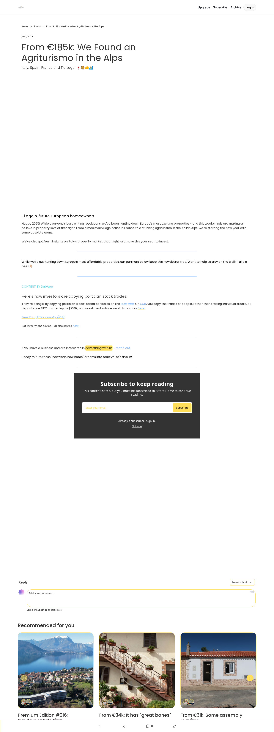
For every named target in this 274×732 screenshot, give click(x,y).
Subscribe (182, 407)
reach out (123, 348)
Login (30, 609)
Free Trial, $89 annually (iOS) (43, 317)
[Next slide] (250, 678)
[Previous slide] (24, 678)
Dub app (127, 304)
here (141, 308)
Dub (143, 304)
